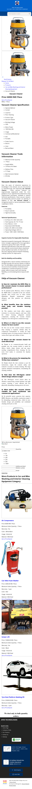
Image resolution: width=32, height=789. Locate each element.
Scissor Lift (6, 637)
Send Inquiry (7, 79)
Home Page (5, 728)
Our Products (6, 732)
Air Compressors (8, 520)
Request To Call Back (8, 81)
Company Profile (7, 730)
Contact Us (5, 734)
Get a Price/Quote (7, 100)
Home (7, 83)
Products (8, 85)
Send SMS (17, 774)
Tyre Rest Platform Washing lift (13, 697)
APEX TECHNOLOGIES (17, 8)
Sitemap (5, 737)
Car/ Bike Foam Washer (10, 581)
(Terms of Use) (12, 782)
